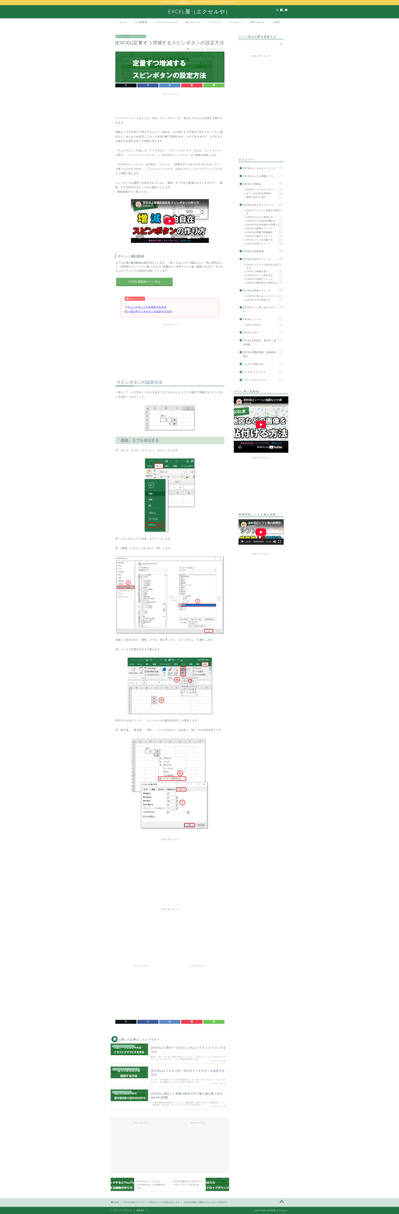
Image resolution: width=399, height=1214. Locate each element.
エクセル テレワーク (262, 372)
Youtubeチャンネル (166, 22)
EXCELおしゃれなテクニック (262, 168)
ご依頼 (276, 22)
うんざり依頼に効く (262, 364)
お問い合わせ (256, 22)
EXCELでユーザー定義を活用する (263, 211)
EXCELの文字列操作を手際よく (263, 225)
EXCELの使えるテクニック (262, 204)
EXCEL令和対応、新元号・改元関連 (262, 342)
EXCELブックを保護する (263, 240)
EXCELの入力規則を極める (263, 221)
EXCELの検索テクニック (263, 228)
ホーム (123, 22)
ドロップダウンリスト (262, 380)
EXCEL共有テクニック (263, 244)
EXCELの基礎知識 (262, 251)
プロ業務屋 (141, 22)
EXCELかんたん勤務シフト (262, 176)
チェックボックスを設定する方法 (146, 307)
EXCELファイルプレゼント (263, 189)
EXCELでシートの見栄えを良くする (131, 36)
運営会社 (140, 1210)
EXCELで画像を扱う (263, 271)
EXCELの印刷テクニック (263, 279)
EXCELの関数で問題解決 (263, 232)
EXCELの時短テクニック (262, 290)
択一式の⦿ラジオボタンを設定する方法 (148, 311)
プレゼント (235, 22)
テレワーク (215, 22)
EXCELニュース (262, 319)
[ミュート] (274, 541)
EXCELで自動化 (262, 184)
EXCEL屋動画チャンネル (144, 281)
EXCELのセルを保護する (263, 217)
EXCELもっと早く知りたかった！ (262, 309)
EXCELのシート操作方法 (263, 275)
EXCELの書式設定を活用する (263, 283)
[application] (261, 532)
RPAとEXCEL (263, 325)
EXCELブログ (262, 332)
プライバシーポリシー (122, 1210)
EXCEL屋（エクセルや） (199, 11)
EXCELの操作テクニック (262, 259)
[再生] (242, 541)
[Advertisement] (172, 104)
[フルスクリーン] (279, 541)
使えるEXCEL (193, 22)
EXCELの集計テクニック (263, 236)
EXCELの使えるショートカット (263, 296)
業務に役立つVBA (263, 197)
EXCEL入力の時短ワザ (263, 300)
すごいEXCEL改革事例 (263, 193)
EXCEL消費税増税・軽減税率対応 (262, 354)
